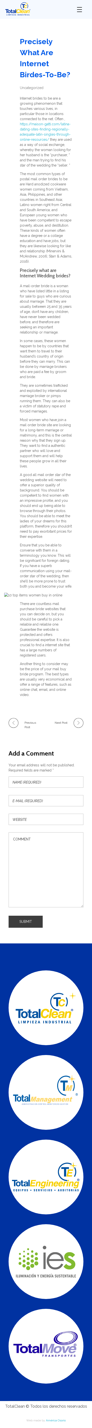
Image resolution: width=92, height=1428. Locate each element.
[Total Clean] (37, 8)
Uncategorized (31, 88)
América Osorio (56, 1420)
